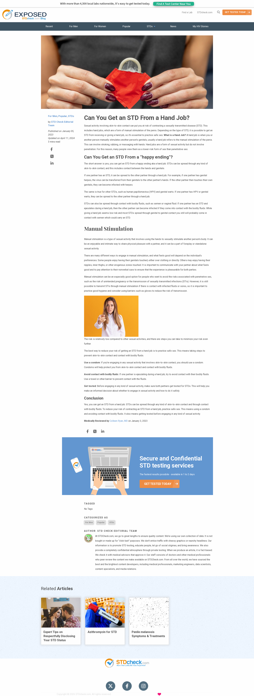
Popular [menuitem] (126, 26)
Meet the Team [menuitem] (166, 676)
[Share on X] (52, 156)
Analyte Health (186, 694)
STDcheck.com (204, 12)
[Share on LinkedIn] (52, 163)
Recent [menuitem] (49, 26)
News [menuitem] (173, 26)
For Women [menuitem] (100, 26)
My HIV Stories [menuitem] (200, 26)
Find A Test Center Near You (174, 4)
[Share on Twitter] (51, 149)
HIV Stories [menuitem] (119, 676)
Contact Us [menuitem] (135, 676)
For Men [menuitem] (73, 26)
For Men (89, 522)
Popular (101, 522)
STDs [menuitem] (150, 26)
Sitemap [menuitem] (150, 676)
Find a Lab (187, 12)
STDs (111, 522)
